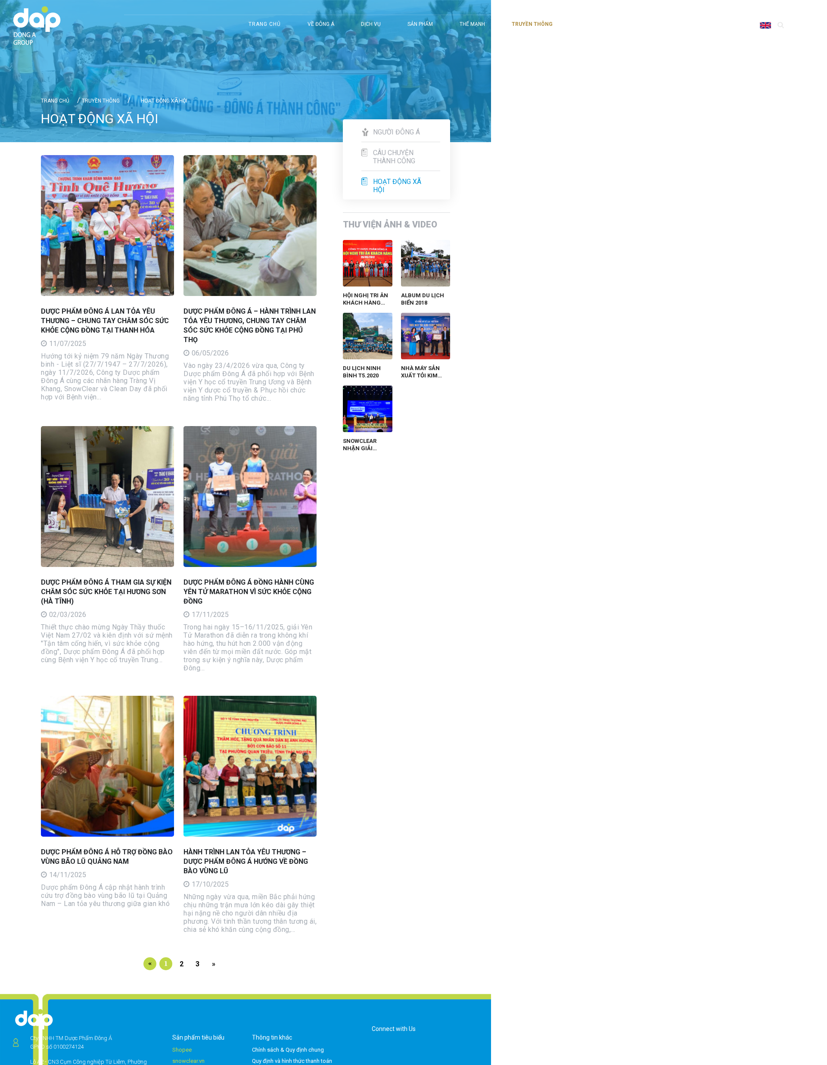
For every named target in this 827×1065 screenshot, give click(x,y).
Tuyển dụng (736, 8)
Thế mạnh (472, 24)
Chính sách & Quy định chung (288, 1049)
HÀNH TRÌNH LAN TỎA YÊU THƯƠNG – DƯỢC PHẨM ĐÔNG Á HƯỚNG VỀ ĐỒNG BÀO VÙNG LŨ (245, 861)
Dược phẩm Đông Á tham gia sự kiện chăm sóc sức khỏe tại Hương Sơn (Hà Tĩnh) (106, 591)
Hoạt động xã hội (397, 186)
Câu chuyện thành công (394, 157)
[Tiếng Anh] (766, 25)
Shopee (182, 1049)
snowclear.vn (188, 1061)
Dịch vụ (371, 24)
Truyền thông (532, 24)
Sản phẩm (420, 24)
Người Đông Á (396, 132)
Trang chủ (265, 24)
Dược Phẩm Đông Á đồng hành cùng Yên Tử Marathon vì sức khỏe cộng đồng (248, 591)
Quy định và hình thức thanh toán (292, 1061)
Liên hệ (774, 8)
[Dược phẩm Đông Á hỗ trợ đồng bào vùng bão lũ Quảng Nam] (107, 766)
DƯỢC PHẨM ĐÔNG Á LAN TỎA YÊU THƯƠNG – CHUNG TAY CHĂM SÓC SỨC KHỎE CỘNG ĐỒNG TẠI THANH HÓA (105, 320)
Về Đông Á (321, 24)
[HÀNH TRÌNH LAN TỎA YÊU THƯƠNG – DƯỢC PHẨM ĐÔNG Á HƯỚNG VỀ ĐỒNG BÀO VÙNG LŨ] (250, 766)
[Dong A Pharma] (34, 1019)
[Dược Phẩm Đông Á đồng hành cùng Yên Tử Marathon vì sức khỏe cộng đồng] (250, 496)
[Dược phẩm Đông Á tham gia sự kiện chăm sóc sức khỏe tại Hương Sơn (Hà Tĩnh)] (107, 496)
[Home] (37, 26)
